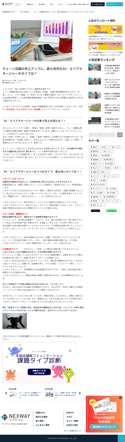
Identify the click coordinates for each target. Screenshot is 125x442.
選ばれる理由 (41, 416)
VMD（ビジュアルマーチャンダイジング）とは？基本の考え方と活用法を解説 (112, 83)
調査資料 (96, 197)
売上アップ (14, 83)
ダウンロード (74, 336)
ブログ (51, 4)
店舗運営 (7, 83)
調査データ (96, 164)
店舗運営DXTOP (8, 11)
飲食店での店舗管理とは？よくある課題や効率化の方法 (112, 96)
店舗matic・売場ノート (100, 172)
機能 (104, 180)
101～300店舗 (97, 193)
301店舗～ (112, 193)
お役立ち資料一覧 (83, 4)
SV (20, 83)
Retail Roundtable (99, 184)
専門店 (95, 155)
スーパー (108, 151)
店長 (108, 168)
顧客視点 (96, 151)
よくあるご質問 (71, 4)
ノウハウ (96, 176)
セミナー (61, 4)
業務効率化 (109, 159)
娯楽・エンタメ (98, 205)
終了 (105, 147)
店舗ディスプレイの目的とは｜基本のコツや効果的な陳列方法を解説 (112, 109)
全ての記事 (24, 11)
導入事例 (41, 4)
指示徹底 (110, 164)
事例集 (95, 201)
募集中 (95, 147)
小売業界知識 (110, 197)
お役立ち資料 (72, 424)
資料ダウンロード (116, 4)
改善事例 (107, 155)
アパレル (117, 147)
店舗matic (30, 4)
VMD (94, 180)
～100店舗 (112, 188)
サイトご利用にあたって (72, 431)
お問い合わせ (99, 4)
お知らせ (70, 412)
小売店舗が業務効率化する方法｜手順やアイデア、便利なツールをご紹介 (112, 69)
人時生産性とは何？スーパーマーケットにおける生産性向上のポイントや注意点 (112, 123)
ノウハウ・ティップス (111, 201)
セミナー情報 (72, 420)
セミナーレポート (111, 176)
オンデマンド (97, 188)
